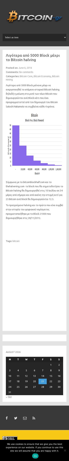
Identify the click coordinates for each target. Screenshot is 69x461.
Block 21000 (39, 213)
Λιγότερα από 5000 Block (19, 85)
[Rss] (34, 418)
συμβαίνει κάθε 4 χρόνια (41, 106)
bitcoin (16, 241)
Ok (35, 456)
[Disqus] (34, 285)
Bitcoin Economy (42, 76)
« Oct (9, 397)
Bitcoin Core (26, 76)
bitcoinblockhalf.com (34, 182)
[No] (64, 450)
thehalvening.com (15, 186)
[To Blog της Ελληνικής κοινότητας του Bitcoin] (34, 18)
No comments (26, 72)
